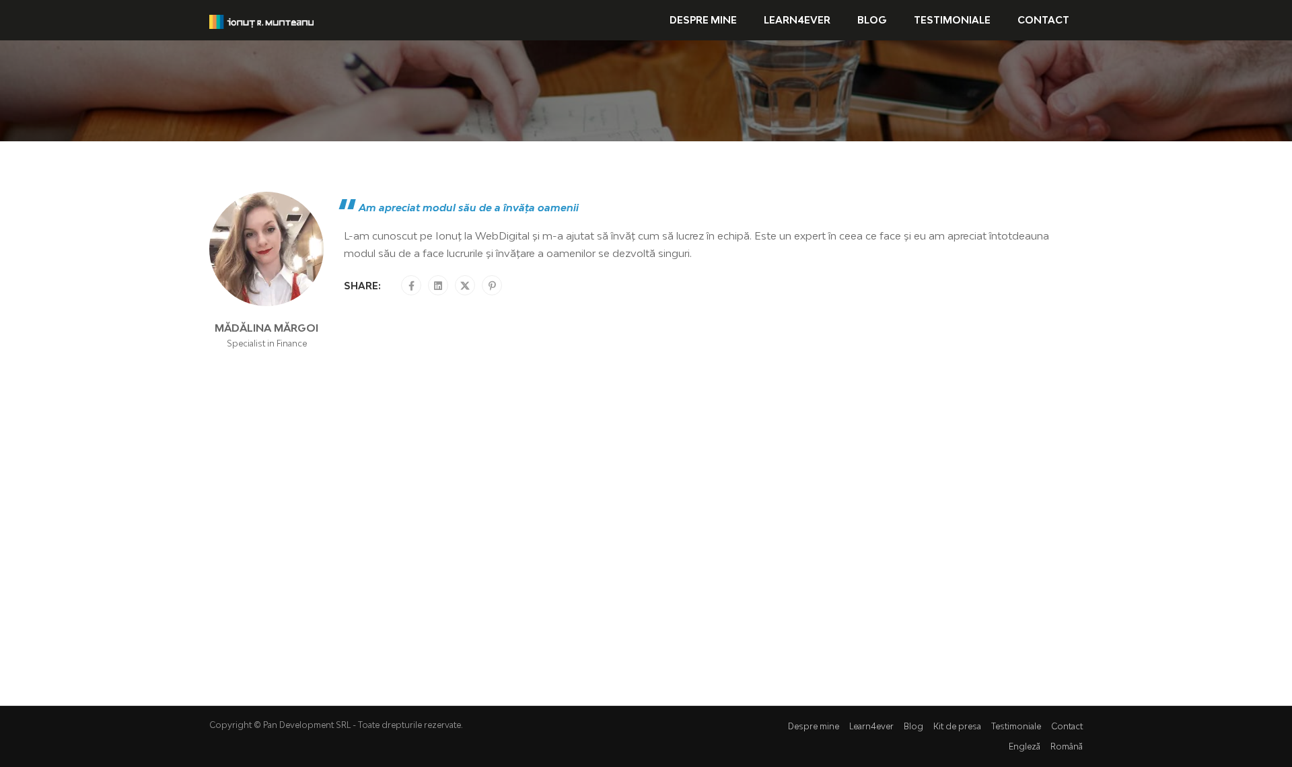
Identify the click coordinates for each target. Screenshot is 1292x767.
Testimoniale (952, 20)
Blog (872, 20)
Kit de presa (957, 726)
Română (1066, 746)
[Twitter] (465, 286)
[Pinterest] (492, 286)
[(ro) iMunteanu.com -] (261, 20)
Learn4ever (797, 20)
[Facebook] (411, 286)
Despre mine (703, 20)
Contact (1043, 20)
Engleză (1024, 746)
